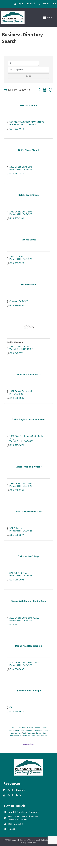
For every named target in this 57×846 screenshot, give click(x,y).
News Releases (33, 728)
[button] (5, 90)
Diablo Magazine (15, 342)
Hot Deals (20, 730)
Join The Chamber (39, 736)
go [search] (29, 76)
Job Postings (28, 733)
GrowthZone (31, 843)
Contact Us (40, 733)
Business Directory (17, 728)
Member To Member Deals (37, 730)
